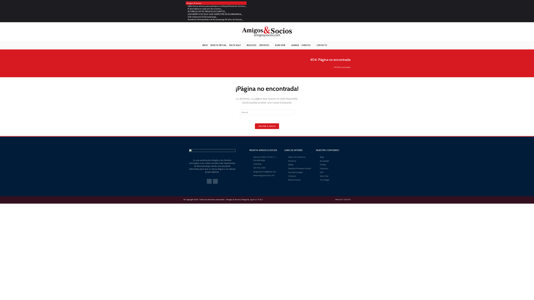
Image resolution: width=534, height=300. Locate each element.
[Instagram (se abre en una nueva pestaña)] (348, 11)
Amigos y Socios (343, 199)
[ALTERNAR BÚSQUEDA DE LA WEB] (330, 45)
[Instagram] (215, 181)
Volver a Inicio (267, 126)
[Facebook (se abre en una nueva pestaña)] (345, 11)
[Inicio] (331, 67)
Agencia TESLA (256, 199)
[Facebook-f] (209, 181)
